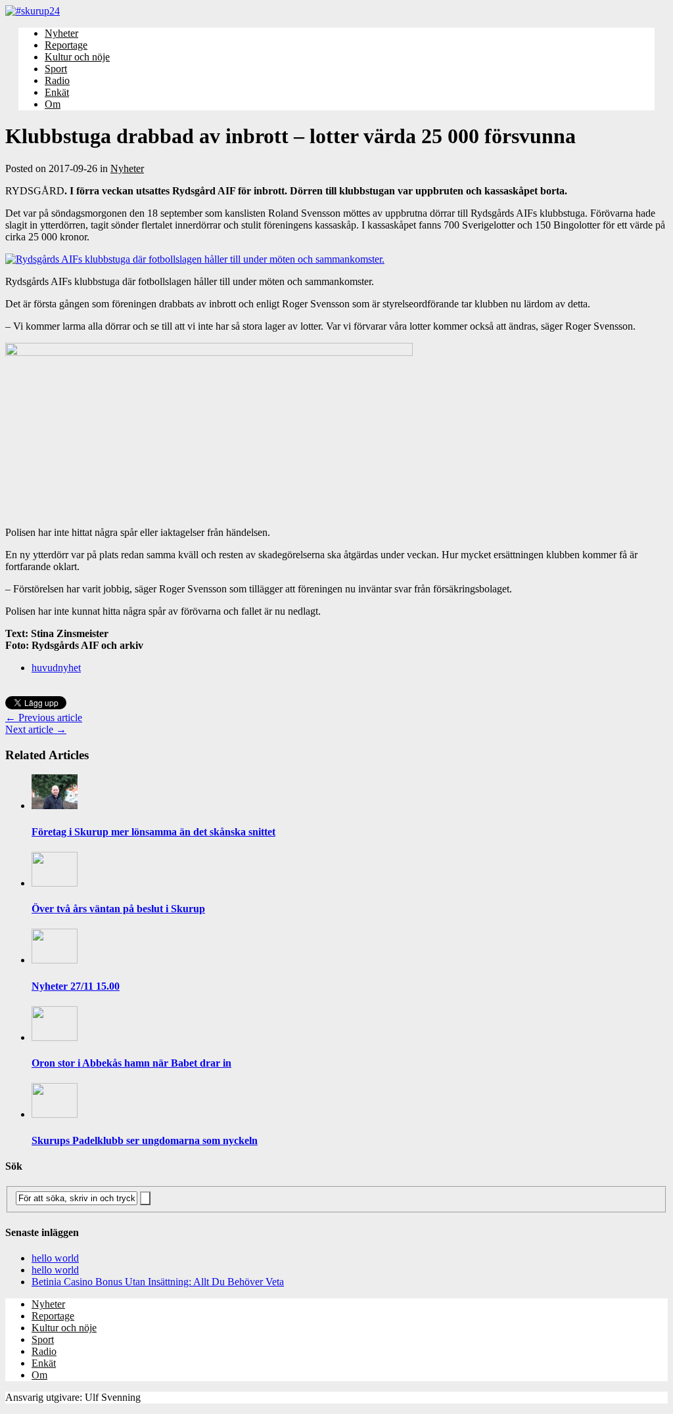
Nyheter (61, 33)
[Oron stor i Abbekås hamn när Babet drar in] (55, 1037)
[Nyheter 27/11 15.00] (55, 959)
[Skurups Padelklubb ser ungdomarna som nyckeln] (55, 1114)
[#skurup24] (336, 11)
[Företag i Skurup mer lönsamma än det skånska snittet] (55, 805)
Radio (57, 80)
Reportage (66, 45)
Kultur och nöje (77, 56)
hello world (55, 1258)
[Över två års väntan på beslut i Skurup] (55, 883)
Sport (56, 68)
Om (52, 104)
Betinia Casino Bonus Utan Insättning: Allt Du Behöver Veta (158, 1281)
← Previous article (43, 717)
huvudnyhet (56, 667)
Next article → (35, 729)
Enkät (57, 92)
